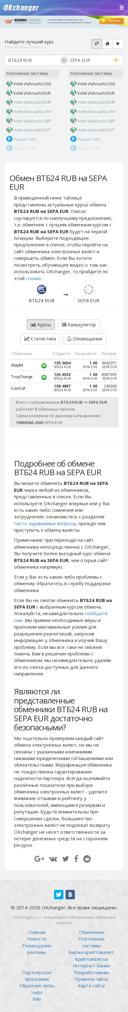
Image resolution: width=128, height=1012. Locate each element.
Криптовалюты (91, 959)
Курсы (43, 324)
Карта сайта (91, 985)
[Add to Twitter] (65, 858)
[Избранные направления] (117, 44)
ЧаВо (37, 992)
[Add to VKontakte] (53, 858)
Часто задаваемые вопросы (45, 523)
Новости (36, 938)
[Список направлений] (96, 44)
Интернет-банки (91, 965)
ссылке (33, 278)
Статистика (43, 338)
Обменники (91, 932)
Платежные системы (91, 941)
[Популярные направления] (107, 44)
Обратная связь (37, 985)
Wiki (37, 999)
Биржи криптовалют (91, 952)
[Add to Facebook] (76, 858)
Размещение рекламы (37, 948)
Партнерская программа (36, 975)
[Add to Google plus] (39, 858)
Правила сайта (91, 979)
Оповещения (86, 338)
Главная (37, 932)
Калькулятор (81, 324)
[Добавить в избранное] (116, 60)
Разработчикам (91, 972)
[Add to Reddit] (87, 858)
